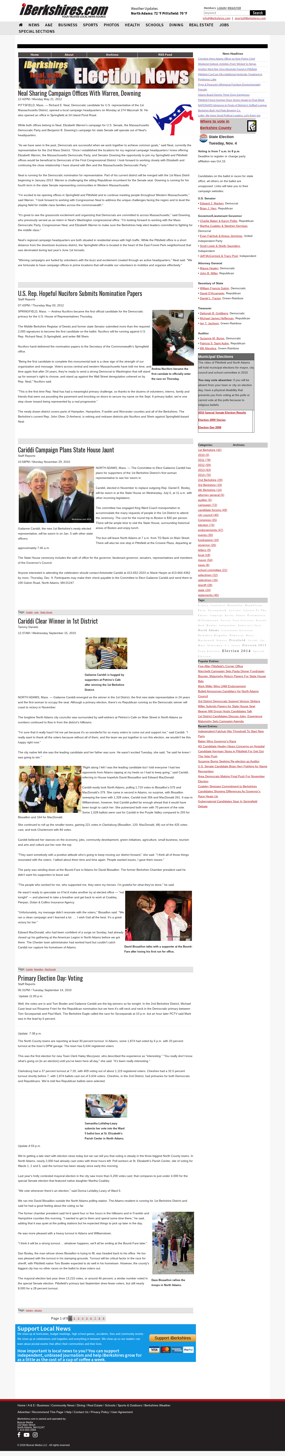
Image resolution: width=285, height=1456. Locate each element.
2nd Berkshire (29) (210, 480)
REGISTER (234, 8)
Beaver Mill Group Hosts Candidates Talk (225, 711)
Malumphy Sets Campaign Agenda (221, 721)
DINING (176, 24)
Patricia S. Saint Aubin (214, 343)
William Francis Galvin (214, 288)
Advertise (24, 1412)
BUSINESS (67, 24)
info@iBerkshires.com (216, 18)
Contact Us (81, 1412)
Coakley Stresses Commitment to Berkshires (227, 786)
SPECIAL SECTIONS (37, 31)
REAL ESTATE (201, 24)
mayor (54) (205, 560)
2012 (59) (204, 465)
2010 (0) (203, 455)
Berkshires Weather (157, 1405)
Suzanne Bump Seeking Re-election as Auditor (229, 761)
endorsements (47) (210, 530)
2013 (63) (204, 470)
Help (69, 1412)
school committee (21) (212, 570)
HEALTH (132, 24)
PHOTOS (111, 24)
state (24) (204, 590)
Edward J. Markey (211, 203)
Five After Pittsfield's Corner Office (220, 666)
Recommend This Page (47, 1412)
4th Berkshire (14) (210, 490)
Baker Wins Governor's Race (217, 741)
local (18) (204, 555)
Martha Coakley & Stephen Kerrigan (223, 226)
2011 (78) (204, 460)
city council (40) (208, 515)
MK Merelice (208, 348)
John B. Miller (209, 273)
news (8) (203, 565)
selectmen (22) (208, 575)
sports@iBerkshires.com (250, 18)
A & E (31, 1405)
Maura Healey (209, 268)
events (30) (205, 535)
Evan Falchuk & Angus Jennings (221, 236)
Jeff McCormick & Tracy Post (219, 256)
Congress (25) (207, 520)
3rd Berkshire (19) (210, 485)
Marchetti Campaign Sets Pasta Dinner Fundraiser (231, 671)
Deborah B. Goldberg (214, 313)
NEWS (33, 24)
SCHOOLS (155, 24)
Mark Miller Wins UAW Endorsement (222, 686)
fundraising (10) (208, 540)
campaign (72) (207, 505)
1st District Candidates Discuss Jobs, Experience (230, 716)
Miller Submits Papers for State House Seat (226, 706)
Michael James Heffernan (217, 318)
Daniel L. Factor (210, 298)
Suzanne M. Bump (212, 338)
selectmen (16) (208, 580)
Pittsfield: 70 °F (174, 13)
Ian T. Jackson (209, 323)
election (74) (206, 525)
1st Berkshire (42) (210, 450)
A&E (49, 24)
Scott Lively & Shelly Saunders (220, 246)
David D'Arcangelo (212, 293)
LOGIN (221, 8)
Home (21, 1405)
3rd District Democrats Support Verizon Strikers (229, 701)
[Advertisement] (233, 871)
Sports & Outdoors (130, 1405)
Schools (110, 1405)
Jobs (224, 24)
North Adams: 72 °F (146, 13)
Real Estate (95, 1405)
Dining (81, 1405)
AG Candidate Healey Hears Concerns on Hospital (231, 746)
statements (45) (208, 595)
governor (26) (207, 545)
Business (43, 1405)
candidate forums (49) (212, 510)
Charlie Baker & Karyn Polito (218, 221)
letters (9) (204, 550)
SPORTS (90, 24)
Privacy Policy (100, 1412)
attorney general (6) (211, 495)
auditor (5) (205, 500)
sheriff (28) (205, 585)
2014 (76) (204, 475)
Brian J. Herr (208, 208)
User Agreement (122, 1412)
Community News (62, 1405)
